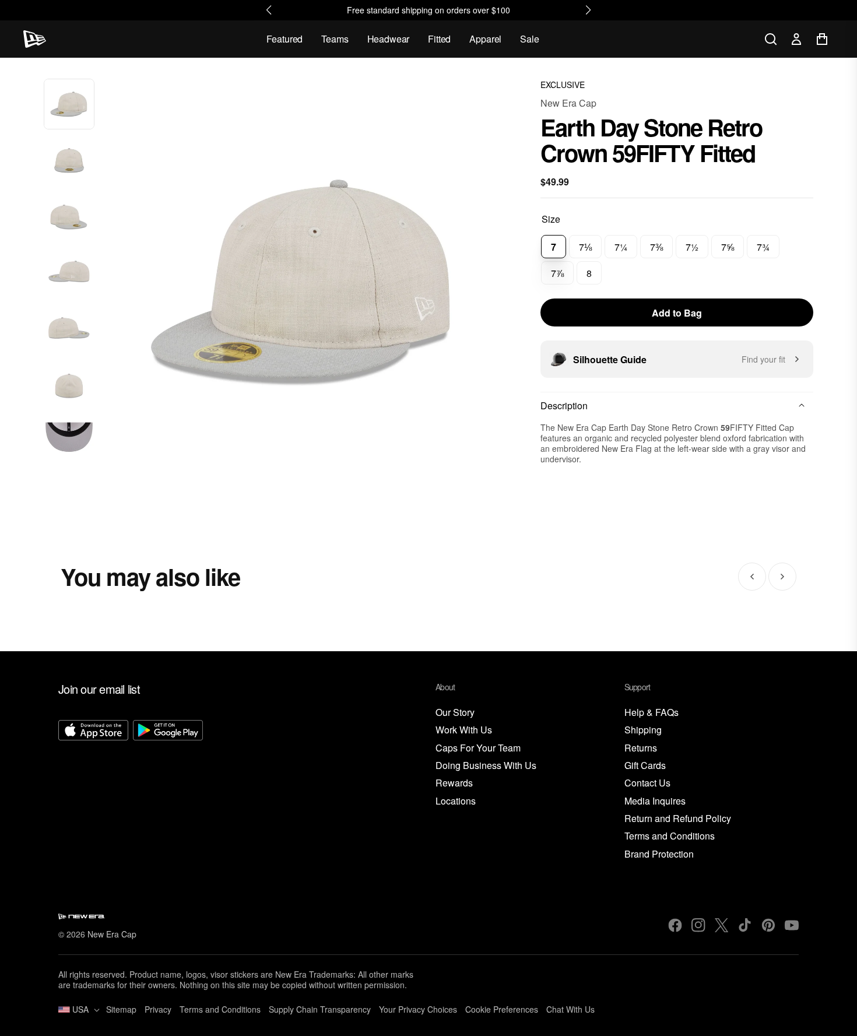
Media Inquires (655, 801)
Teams (334, 38)
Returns (640, 748)
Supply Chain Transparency (320, 1009)
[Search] (770, 39)
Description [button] (564, 405)
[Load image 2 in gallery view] (69, 160)
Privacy (158, 1009)
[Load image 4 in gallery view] (69, 273)
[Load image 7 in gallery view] (69, 442)
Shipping (643, 730)
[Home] (34, 39)
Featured (284, 38)
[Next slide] (782, 577)
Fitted (439, 38)
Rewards (454, 783)
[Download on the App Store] (93, 790)
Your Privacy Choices (418, 1009)
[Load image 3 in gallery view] (69, 217)
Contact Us (647, 783)
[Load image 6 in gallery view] (69, 386)
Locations (455, 801)
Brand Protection (659, 854)
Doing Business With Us (485, 766)
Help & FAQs (651, 713)
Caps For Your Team (478, 748)
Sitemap (121, 1009)
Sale (529, 38)
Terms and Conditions (669, 836)
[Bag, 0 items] (822, 39)
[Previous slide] (752, 577)
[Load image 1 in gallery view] (69, 104)
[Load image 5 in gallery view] (69, 329)
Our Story (455, 713)
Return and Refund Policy (677, 819)
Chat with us (570, 1009)
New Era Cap (568, 103)
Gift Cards (645, 766)
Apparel (485, 38)
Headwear (388, 38)
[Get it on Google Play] (168, 790)
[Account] (796, 39)
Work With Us (463, 730)
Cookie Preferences (501, 1009)
